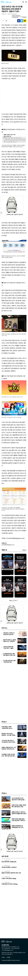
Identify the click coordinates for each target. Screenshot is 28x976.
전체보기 (24, 550)
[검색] (23, 2)
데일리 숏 (4, 550)
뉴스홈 (3, 957)
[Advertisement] (14, 96)
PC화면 (8, 957)
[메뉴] (26, 2)
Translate (24, 17)
